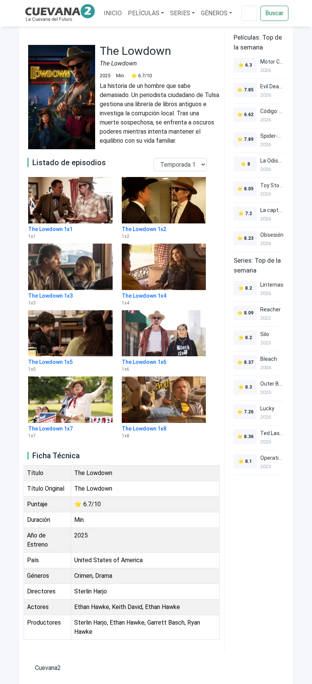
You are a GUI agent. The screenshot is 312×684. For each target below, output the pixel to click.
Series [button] (180, 13)
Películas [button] (143, 13)
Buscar (274, 13)
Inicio (113, 13)
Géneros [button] (214, 13)
